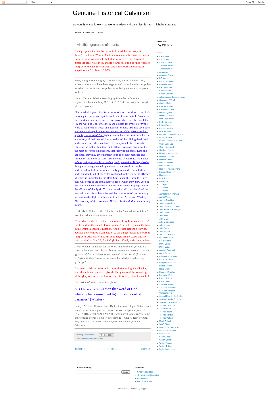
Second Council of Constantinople (167, 292)
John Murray (164, 225)
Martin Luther (164, 247)
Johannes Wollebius (167, 203)
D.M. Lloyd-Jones (166, 119)
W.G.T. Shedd (165, 324)
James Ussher (165, 197)
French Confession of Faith (170, 141)
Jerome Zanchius (166, 200)
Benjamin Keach (166, 84)
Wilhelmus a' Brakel (167, 330)
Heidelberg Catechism (168, 153)
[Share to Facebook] (109, 335)
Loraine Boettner (166, 238)
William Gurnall (165, 340)
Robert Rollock (165, 278)
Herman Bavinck (166, 163)
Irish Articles (164, 181)
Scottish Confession (167, 288)
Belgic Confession (167, 81)
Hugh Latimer (165, 175)
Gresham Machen (166, 150)
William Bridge (165, 337)
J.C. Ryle (163, 185)
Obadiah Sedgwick (167, 250)
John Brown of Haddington (170, 210)
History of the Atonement (169, 169)
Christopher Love (166, 109)
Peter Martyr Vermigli (168, 256)
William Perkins (165, 343)
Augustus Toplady (166, 75)
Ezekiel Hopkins (166, 128)
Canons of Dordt (166, 91)
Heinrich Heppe (166, 159)
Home (100, 32)
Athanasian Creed (167, 69)
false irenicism (165, 131)
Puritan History (165, 266)
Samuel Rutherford (167, 284)
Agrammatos (142, 378)
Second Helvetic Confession (171, 296)
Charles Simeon (166, 106)
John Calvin (164, 213)
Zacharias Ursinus (167, 349)
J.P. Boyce (163, 191)
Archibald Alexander (167, 66)
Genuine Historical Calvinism (112, 13)
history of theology (167, 172)
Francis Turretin (165, 138)
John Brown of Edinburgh (170, 206)
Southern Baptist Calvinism (170, 299)
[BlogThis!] (103, 335)
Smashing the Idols (145, 372)
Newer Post (80, 349)
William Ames (165, 334)
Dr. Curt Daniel (165, 122)
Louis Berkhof (165, 241)
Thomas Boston (165, 312)
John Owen (164, 228)
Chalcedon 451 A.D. (167, 100)
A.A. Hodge (164, 56)
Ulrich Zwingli (165, 321)
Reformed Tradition (167, 272)
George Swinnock (166, 147)
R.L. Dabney (164, 269)
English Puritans (166, 125)
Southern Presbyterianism (170, 302)
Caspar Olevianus (166, 94)
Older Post (145, 349)
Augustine (163, 72)
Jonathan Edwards (167, 234)
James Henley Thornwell (169, 194)
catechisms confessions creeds (172, 97)
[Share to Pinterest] (112, 335)
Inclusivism (98, 338)
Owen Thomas (165, 253)
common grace (165, 113)
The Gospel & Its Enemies (148, 375)
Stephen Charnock (167, 305)
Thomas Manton (166, 315)
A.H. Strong (164, 59)
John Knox (163, 216)
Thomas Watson (166, 318)
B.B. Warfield (164, 78)
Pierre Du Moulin (166, 259)
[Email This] (100, 335)
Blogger (143, 389)
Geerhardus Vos (166, 144)
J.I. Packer (163, 188)
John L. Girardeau (166, 222)
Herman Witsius (87, 338)
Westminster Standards (169, 327)
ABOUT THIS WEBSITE (84, 32)
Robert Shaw (164, 281)
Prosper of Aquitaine (167, 263)
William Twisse (165, 346)
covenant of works (166, 116)
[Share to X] (106, 335)
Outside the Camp (144, 381)
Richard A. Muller (166, 275)
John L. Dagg (165, 219)
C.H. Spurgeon (165, 87)
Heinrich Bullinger (166, 156)
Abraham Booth (165, 62)
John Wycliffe (164, 231)
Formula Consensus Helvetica (171, 134)
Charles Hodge (165, 103)
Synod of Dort (165, 309)
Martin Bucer (164, 244)
